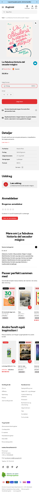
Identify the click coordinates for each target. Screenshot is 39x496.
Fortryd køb (24, 417)
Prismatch (24, 399)
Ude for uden (21, 366)
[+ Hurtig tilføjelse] (30, 307)
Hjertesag (5, 394)
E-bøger (28, 254)
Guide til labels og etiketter (26, 395)
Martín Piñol (7, 69)
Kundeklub (24, 414)
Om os (4, 388)
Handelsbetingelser (7, 435)
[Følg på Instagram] (7, 467)
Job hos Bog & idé (7, 400)
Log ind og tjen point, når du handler (19, 2)
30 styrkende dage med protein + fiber (9, 312)
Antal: (3, 91)
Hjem (3, 17)
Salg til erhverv (25, 408)
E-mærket (5, 432)
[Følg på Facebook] (3, 467)
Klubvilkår (5, 439)
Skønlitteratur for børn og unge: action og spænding (17, 256)
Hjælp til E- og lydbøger (28, 391)
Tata (19, 312)
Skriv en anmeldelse (9, 218)
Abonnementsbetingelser (9, 426)
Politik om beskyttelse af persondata (11, 489)
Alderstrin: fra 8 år (7, 254)
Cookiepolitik (6, 429)
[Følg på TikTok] (17, 467)
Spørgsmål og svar (26, 388)
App (22, 411)
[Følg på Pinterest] (12, 467)
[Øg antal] (11, 94)
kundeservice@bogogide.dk (13, 458)
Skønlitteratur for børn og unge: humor (18, 260)
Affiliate (4, 391)
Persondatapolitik (7, 442)
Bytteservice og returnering (26, 404)
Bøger (24, 254)
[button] (5, 371)
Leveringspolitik (17, 491)
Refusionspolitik (25, 489)
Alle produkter (17, 254)
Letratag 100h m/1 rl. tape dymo (9, 366)
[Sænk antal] (4, 94)
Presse (4, 397)
